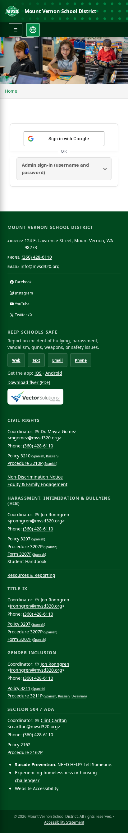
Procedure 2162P (25, 752)
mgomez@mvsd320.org (34, 438)
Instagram (24, 293)
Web (16, 360)
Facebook (23, 282)
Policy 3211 (18, 688)
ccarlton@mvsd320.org (34, 726)
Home (11, 91)
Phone (81, 360)
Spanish (38, 456)
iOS (38, 373)
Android (53, 373)
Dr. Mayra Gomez (58, 431)
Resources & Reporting (31, 575)
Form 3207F (19, 554)
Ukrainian (78, 696)
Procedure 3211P (25, 696)
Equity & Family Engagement (37, 484)
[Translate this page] (33, 30)
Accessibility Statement (64, 822)
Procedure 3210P (25, 463)
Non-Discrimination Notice (35, 477)
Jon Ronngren (55, 514)
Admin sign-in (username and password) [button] (55, 168)
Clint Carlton (54, 720)
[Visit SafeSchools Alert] (64, 397)
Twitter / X (23, 314)
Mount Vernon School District (61, 11)
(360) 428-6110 (37, 257)
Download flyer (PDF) (28, 382)
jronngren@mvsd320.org (36, 521)
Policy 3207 (18, 539)
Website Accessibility (36, 788)
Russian (51, 456)
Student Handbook (26, 561)
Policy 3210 (18, 456)
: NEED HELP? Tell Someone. (63, 764)
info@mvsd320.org (40, 266)
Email (57, 360)
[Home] (12, 11)
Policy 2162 (18, 744)
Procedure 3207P (25, 546)
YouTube (22, 304)
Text (36, 360)
